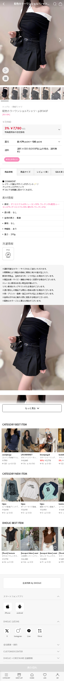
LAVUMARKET (26, 455)
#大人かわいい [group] (12, 159)
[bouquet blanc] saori (29, 553)
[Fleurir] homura (8, 553)
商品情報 (9, 171)
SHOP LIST (19, 678)
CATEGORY (6, 678)
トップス (6, 107)
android (20, 613)
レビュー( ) (42, 171)
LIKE (44, 678)
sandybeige (6, 455)
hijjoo (4, 504)
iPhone (7, 613)
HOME (32, 678)
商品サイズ (25, 171)
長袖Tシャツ (17, 107)
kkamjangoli (45, 455)
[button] (59, 40)
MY (58, 678)
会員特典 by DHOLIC (32, 583)
